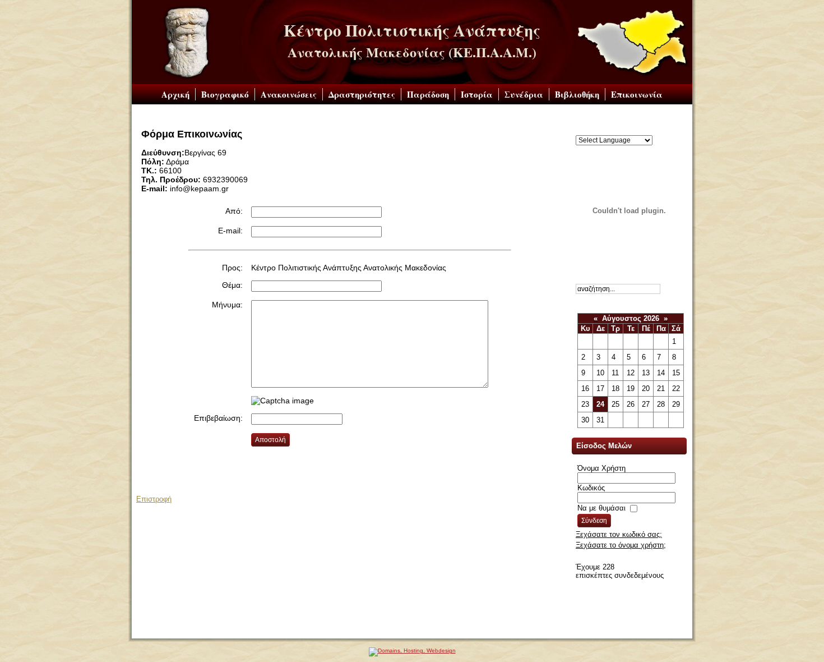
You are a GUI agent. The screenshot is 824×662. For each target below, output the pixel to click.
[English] (591, 130)
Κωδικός (591, 488)
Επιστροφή (154, 499)
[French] (602, 130)
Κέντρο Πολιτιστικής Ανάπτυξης (412, 30)
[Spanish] (658, 130)
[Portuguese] (636, 130)
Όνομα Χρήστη (601, 468)
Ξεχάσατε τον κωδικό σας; (619, 534)
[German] (613, 130)
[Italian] (625, 130)
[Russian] (647, 130)
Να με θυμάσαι (601, 508)
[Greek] (580, 130)
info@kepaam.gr (391, 630)
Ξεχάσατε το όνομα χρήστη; (621, 545)
